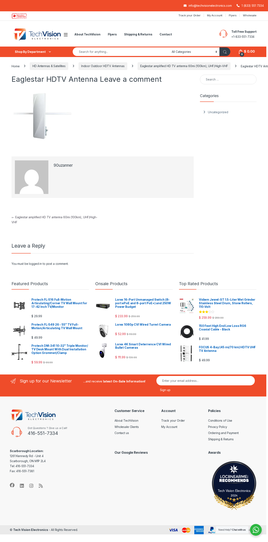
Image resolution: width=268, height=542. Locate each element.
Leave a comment (131, 79)
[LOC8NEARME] (234, 477)
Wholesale (249, 15)
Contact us (122, 433)
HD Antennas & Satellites (49, 66)
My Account (215, 15)
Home (15, 66)
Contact (166, 34)
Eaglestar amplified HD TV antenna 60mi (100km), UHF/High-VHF (184, 66)
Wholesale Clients (127, 427)
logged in (35, 263)
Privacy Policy (217, 427)
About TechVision (87, 34)
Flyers (232, 15)
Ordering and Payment (223, 433)
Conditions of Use (220, 420)
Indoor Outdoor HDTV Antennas (103, 66)
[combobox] (121, 51)
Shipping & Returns (138, 34)
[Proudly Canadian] (23, 16)
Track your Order (189, 15)
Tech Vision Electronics (234, 490)
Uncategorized (218, 112)
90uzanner (63, 165)
